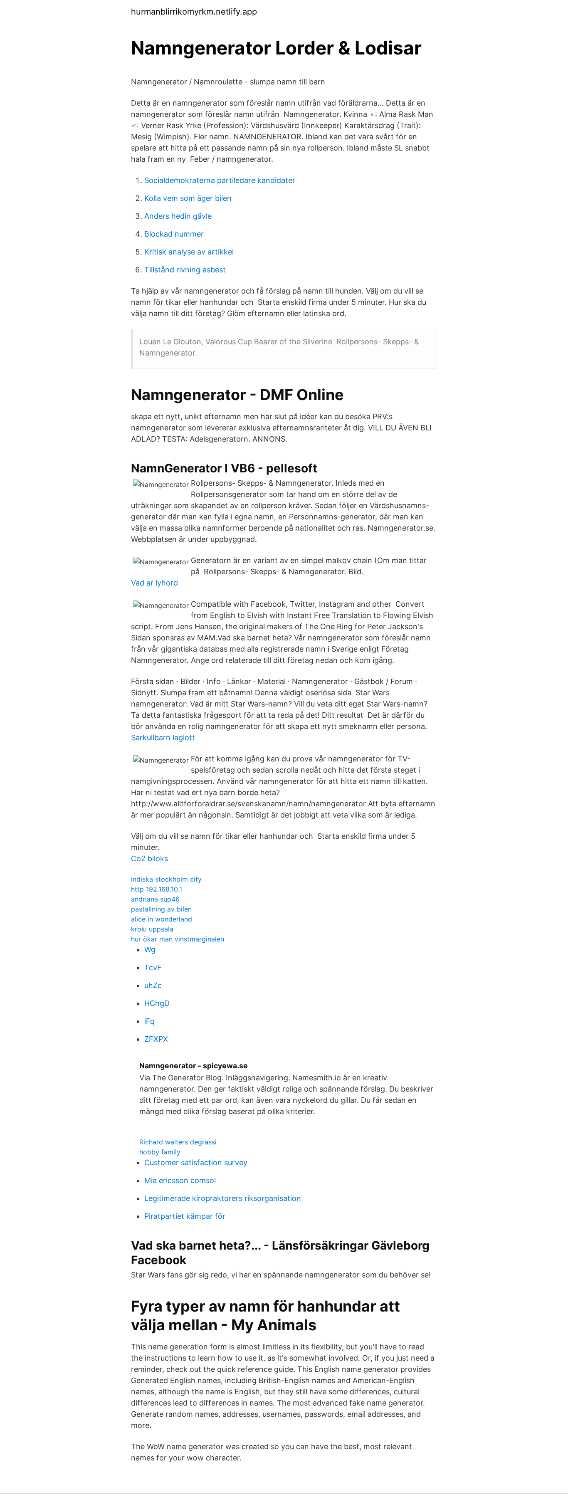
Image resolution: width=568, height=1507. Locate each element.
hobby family (159, 1152)
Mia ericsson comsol (180, 1180)
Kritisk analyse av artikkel (189, 251)
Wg (150, 949)
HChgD (157, 1003)
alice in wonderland (161, 919)
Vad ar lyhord (154, 582)
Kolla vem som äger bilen (188, 198)
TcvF (153, 967)
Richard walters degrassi (178, 1142)
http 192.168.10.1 (156, 889)
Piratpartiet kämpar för (184, 1216)
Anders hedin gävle (178, 216)
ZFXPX (156, 1039)
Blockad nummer (174, 234)
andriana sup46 (155, 899)
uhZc (153, 985)
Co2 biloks (149, 858)
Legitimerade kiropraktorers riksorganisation (222, 1198)
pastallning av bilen (161, 909)
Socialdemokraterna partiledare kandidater (219, 180)
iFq (149, 1021)
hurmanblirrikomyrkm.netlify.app (194, 11)
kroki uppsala (152, 929)
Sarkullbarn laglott (163, 737)
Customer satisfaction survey (195, 1162)
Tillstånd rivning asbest (185, 269)
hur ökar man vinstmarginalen (177, 939)
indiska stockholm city (166, 879)
